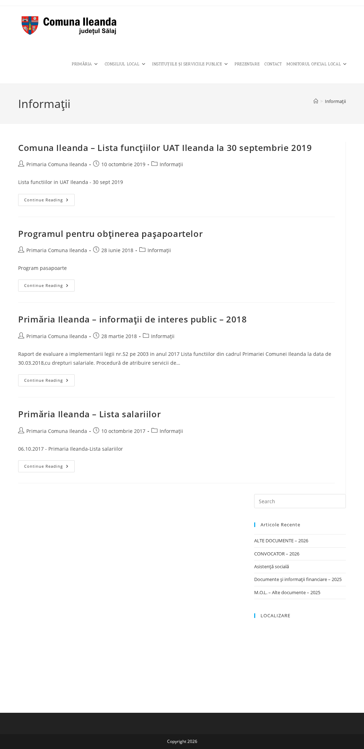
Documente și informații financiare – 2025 (298, 579)
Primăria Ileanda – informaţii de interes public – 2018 (132, 319)
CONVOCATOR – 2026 (276, 553)
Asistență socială (271, 566)
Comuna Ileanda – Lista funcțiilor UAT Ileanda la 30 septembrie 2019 (165, 147)
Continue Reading (49, 201)
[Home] (316, 101)
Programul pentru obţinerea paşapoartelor (110, 233)
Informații (335, 101)
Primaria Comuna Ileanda (56, 164)
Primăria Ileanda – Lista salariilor (89, 414)
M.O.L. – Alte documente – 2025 (287, 592)
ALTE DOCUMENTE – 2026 (281, 540)
